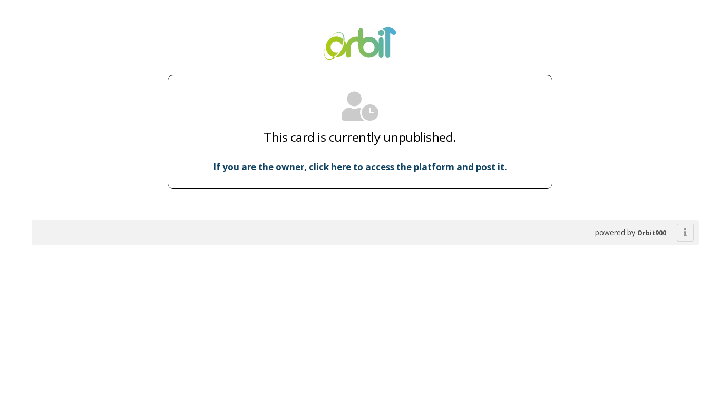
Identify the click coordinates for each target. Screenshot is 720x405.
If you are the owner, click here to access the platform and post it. (360, 167)
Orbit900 (651, 232)
